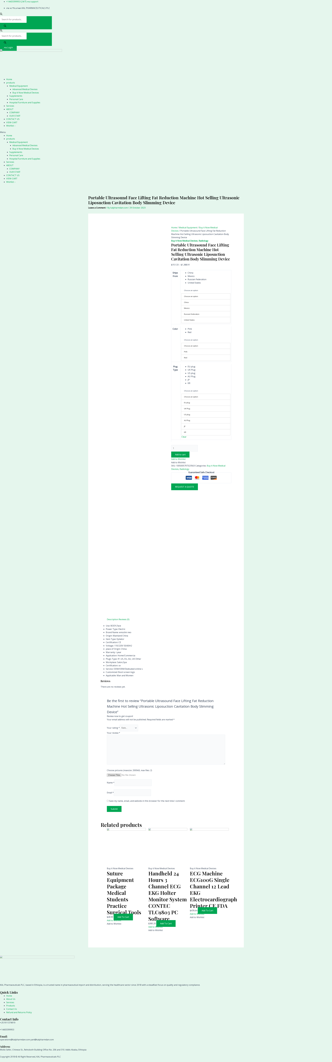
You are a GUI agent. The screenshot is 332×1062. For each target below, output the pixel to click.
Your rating (113, 727)
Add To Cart (123, 917)
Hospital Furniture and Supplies (24, 102)
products (10, 82)
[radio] (209, 273)
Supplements (15, 95)
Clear (183, 436)
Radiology (203, 240)
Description (112, 619)
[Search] (5, 26)
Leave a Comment (97, 207)
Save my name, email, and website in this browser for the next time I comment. (147, 800)
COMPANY (14, 112)
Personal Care (16, 99)
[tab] (112, 619)
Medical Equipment (18, 85)
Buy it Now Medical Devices (25, 92)
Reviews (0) (124, 619)
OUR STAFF (14, 115)
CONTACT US (12, 119)
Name (110, 782)
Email (110, 792)
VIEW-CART (11, 122)
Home (9, 79)
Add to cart (180, 454)
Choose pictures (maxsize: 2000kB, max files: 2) (129, 770)
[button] (166, 132)
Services (10, 105)
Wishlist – (11, 125)
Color (175, 328)
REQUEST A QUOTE (184, 486)
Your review (113, 732)
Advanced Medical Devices (24, 89)
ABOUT (9, 109)
